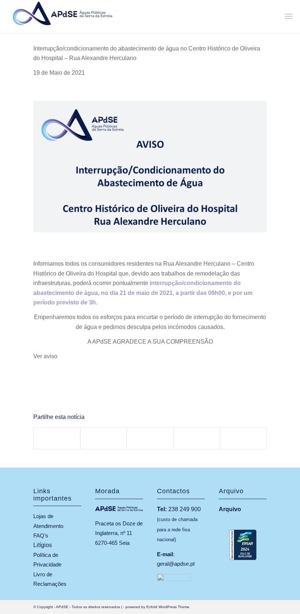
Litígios (42, 545)
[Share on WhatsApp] (150, 438)
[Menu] (289, 16)
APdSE (62, 607)
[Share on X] (103, 438)
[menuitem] (289, 16)
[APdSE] (62, 16)
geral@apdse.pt (176, 564)
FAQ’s (40, 535)
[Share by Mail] (243, 438)
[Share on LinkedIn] (197, 438)
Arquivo (230, 509)
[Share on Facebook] (57, 438)
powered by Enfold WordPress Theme (157, 607)
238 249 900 (184, 509)
